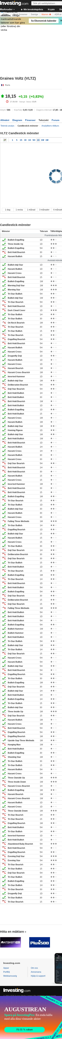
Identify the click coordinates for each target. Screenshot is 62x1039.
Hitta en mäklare (12, 931)
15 (21, 140)
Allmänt (4, 120)
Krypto (51, 9)
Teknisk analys (7, 126)
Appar (6, 968)
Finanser (30, 120)
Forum (55, 120)
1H (29, 140)
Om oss (34, 968)
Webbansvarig (10, 976)
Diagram (17, 120)
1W (42, 140)
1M (46, 140)
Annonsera (36, 972)
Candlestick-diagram (5, 140)
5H (34, 140)
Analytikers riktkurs (50, 126)
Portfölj (6, 972)
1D (38, 140)
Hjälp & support (38, 976)
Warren (45, 14)
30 (25, 140)
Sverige (34, 14)
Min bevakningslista (33, 9)
